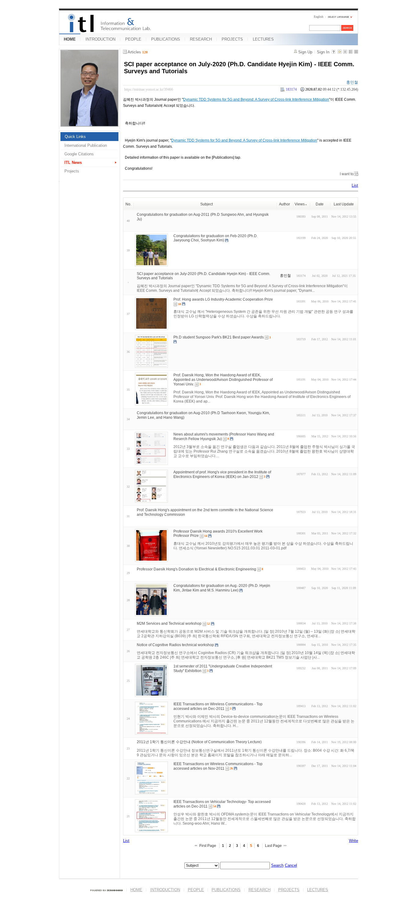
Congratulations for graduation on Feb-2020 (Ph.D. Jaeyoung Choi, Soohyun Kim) (215, 237)
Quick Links (75, 136)
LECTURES (263, 39)
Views (300, 204)
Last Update (344, 204)
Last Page (273, 846)
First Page (207, 846)
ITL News (73, 162)
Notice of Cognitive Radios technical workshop (175, 645)
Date (320, 204)
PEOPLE (133, 39)
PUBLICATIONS (165, 39)
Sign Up (305, 52)
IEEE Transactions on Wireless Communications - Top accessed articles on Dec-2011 (218, 706)
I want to (347, 174)
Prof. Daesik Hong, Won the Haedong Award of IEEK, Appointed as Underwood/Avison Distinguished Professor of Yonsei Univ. (223, 379)
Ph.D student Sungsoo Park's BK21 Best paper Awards (218, 337)
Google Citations (79, 154)
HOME (70, 39)
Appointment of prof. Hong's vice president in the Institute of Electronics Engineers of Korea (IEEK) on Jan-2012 (222, 474)
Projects (71, 171)
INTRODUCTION (100, 39)
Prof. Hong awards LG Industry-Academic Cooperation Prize (223, 299)
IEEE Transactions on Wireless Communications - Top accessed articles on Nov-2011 (218, 766)
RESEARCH (201, 39)
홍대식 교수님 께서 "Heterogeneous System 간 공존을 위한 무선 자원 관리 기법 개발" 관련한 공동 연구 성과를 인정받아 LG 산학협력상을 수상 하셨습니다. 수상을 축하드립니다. (263, 313)
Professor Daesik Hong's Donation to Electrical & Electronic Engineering (196, 569)
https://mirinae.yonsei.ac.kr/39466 (148, 89)
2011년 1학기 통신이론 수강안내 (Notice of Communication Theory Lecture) (199, 742)
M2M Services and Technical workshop (169, 623)
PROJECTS (232, 39)
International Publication (85, 145)
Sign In (323, 52)
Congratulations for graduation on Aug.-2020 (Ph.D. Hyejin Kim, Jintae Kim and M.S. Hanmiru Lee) (221, 588)
